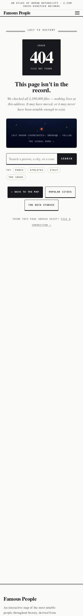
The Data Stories (41, 205)
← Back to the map (25, 192)
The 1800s (16, 177)
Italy (54, 170)
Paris (19, 170)
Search (67, 158)
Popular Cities (60, 192)
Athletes (36, 170)
